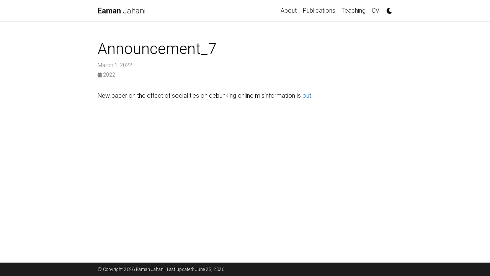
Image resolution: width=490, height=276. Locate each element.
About (289, 10)
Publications (319, 10)
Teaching (353, 10)
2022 (108, 75)
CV (375, 10)
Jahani (121, 10)
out (306, 95)
